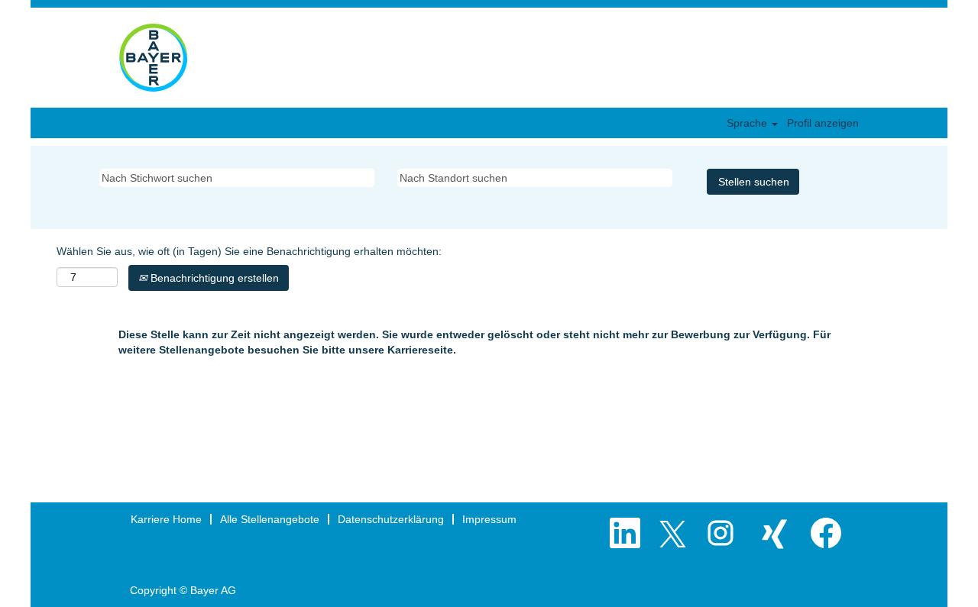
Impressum (489, 519)
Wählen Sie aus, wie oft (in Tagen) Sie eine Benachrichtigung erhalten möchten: (249, 251)
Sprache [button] (748, 123)
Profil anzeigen (823, 123)
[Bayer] (153, 57)
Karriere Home (166, 519)
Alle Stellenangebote (269, 519)
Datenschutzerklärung (391, 519)
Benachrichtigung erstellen (213, 278)
